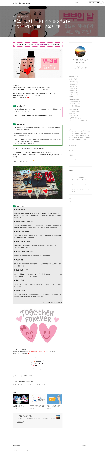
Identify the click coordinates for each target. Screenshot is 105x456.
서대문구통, (78, 139)
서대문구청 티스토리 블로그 (21, 3)
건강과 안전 (74, 92)
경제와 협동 (74, 85)
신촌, (78, 133)
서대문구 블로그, (83, 133)
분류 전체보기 (73, 76)
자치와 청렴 (73, 90)
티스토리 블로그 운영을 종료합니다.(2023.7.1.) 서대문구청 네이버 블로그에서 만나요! (35, 418)
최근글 (70, 145)
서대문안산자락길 (75, 111)
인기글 (74, 145)
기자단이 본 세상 (75, 103)
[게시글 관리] (20, 376)
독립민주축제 (74, 117)
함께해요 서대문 (74, 99)
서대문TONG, (76, 131)
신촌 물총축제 (74, 115)
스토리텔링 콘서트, (73, 133)
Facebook (71, 160)
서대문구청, (87, 137)
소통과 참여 (74, 94)
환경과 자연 (74, 83)
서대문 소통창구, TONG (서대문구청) (86, 422)
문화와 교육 (74, 81)
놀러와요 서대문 (73, 109)
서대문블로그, (84, 139)
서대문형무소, (87, 135)
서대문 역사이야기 (75, 107)
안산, (90, 131)
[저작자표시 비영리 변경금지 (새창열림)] (30, 376)
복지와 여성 (74, 86)
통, (83, 131)
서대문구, (71, 131)
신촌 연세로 (73, 113)
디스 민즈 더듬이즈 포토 (86, 435)
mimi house (84, 438)
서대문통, (87, 131)
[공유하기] (18, 376)
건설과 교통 (74, 88)
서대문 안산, (75, 137)
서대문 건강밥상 (74, 105)
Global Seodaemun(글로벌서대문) (78, 120)
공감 (83, 426)
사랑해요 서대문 (74, 79)
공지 (71, 96)
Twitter (77, 160)
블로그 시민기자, (72, 135)
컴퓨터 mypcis (85, 428)
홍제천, (77, 135)
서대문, (70, 137)
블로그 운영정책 (16, 445)
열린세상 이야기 (75, 101)
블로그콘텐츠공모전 (75, 119)
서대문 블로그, (81, 137)
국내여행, (82, 135)
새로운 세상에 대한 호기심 (86, 442)
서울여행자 (84, 431)
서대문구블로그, (72, 139)
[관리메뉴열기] (102, 3)
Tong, (81, 131)
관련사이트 (84, 445)
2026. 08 (80, 177)
